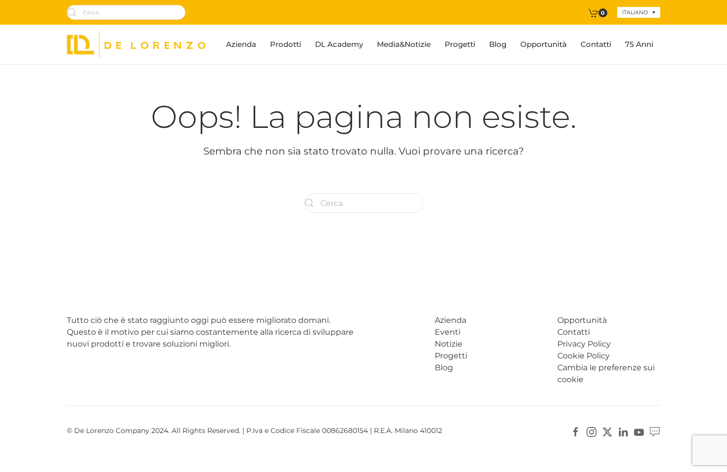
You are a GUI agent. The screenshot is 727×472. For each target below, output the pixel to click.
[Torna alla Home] (136, 44)
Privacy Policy (584, 344)
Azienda (241, 44)
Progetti (460, 44)
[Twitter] (607, 431)
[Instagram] (591, 431)
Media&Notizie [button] (404, 44)
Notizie (448, 344)
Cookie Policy (583, 355)
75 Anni (639, 44)
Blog (497, 44)
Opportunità (543, 44)
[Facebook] (575, 431)
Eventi (447, 332)
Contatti (596, 44)
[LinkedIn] (623, 431)
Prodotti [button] (285, 44)
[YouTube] (639, 431)
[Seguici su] (654, 431)
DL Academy (339, 44)
